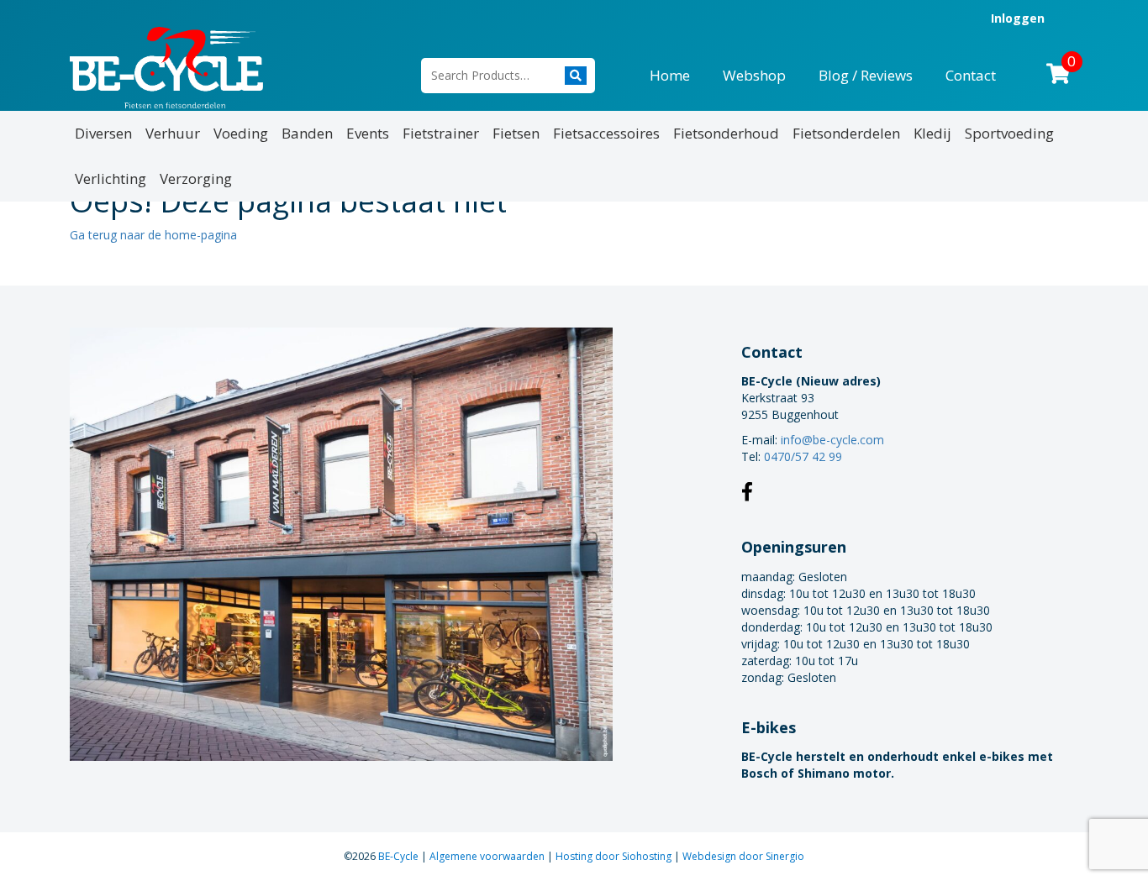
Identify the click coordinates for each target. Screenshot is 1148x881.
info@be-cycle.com (832, 440)
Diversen (103, 133)
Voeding (240, 133)
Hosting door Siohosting (615, 856)
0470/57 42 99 (803, 456)
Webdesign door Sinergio (743, 856)
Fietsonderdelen (846, 133)
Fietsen (516, 133)
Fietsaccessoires (606, 133)
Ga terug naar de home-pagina (153, 235)
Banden (307, 133)
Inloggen (1018, 18)
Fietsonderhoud (726, 133)
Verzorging (196, 178)
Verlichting (110, 178)
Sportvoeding (1009, 133)
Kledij (932, 133)
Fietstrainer (441, 133)
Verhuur (172, 133)
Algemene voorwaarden (488, 856)
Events (367, 133)
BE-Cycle (399, 856)
